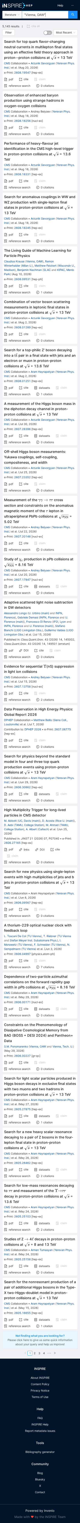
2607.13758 (22, 686)
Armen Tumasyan (42, 1250)
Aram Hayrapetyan (43, 371)
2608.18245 (22, 227)
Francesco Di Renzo (38, 621)
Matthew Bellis (43, 720)
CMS (7, 63)
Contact (40, 1492)
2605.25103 (22, 1216)
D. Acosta (48, 820)
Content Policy (40, 1384)
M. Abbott (10, 820)
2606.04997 (22, 954)
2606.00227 (22, 1055)
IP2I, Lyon (59, 621)
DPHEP (8, 720)
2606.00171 (22, 1002)
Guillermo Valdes (54, 630)
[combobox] (45, 15)
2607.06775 (62, 729)
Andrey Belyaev (41, 527)
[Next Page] (54, 1353)
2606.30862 (22, 787)
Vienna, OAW (34, 261)
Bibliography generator (40, 1451)
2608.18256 (22, 120)
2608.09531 (22, 279)
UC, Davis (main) (29, 820)
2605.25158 (22, 1259)
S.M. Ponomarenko (16, 1046)
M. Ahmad (52, 825)
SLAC (47, 269)
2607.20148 (22, 536)
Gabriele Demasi (27, 617)
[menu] (61, 5)
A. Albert (31, 829)
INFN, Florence (49, 617)
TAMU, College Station (29, 825)
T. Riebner (49, 936)
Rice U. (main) (65, 820)
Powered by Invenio (40, 1511)
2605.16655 (22, 1312)
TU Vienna (34, 936)
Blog (40, 1473)
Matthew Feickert (46, 265)
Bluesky (40, 1479)
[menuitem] (60, 5)
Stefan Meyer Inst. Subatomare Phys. (33, 940)
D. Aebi (8, 825)
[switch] (47, 33)
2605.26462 (22, 1162)
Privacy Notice (40, 1390)
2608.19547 (22, 72)
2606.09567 (22, 902)
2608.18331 (22, 174)
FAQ (40, 1418)
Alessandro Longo (15, 613)
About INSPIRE (40, 1377)
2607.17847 (22, 579)
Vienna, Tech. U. (62, 1046)
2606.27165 (12, 842)
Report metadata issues (40, 1430)
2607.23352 (22, 477)
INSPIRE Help (40, 1424)
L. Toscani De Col (15, 936)
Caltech (43, 829)
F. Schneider (42, 944)
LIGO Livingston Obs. (28, 630)
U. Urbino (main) (39, 613)
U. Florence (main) (41, 626)
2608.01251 (22, 381)
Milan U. (27, 265)
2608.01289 (22, 327)
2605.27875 (22, 1109)
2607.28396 (22, 429)
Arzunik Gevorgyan (43, 63)
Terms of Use (40, 1397)
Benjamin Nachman (29, 269)
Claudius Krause (14, 261)
